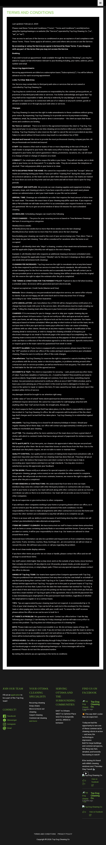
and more (33, 721)
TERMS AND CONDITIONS (45, 834)
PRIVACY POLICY (65, 834)
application (15, 695)
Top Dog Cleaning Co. (95, 704)
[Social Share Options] (92, 785)
